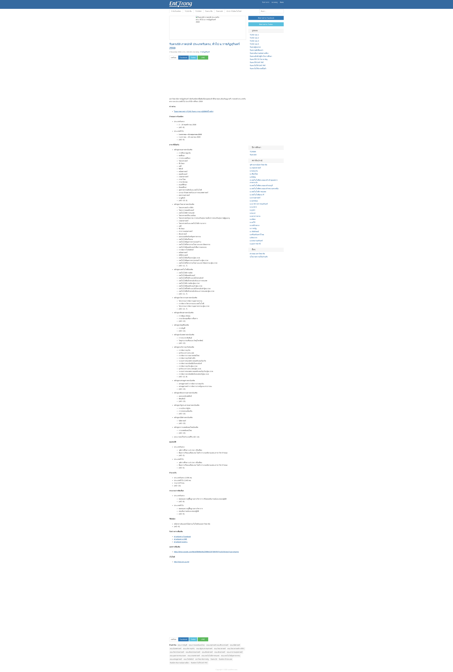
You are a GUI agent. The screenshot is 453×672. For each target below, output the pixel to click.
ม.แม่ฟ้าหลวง (254, 225)
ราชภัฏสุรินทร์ (205, 52)
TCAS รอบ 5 (254, 44)
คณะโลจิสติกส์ (188, 659)
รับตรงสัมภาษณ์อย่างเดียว (259, 53)
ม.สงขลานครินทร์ (256, 241)
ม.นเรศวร (253, 207)
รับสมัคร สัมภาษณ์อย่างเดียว (179, 663)
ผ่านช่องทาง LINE (180, 539)
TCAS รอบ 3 (254, 41)
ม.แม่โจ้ (252, 222)
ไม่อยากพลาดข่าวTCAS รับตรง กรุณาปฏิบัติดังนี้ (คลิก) (193, 111)
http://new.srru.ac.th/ (181, 562)
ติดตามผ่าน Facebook (266, 18)
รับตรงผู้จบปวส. (255, 47)
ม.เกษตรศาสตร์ (255, 168)
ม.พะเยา (253, 213)
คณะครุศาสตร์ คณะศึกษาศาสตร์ (217, 645)
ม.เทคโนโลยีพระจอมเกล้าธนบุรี (261, 185)
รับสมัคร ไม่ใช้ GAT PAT (199, 663)
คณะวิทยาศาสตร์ (220, 648)
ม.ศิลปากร (253, 238)
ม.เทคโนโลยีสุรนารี (257, 195)
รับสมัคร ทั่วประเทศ (225, 659)
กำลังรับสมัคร (176, 11)
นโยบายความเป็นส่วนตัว (259, 257)
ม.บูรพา (252, 210)
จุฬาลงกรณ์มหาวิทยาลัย (258, 165)
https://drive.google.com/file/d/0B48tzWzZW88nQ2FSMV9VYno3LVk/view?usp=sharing (206, 552)
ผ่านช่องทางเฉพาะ (181, 542)
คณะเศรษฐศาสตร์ (176, 659)
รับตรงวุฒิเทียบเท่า (256, 50)
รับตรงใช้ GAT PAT (257, 62)
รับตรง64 (219, 11)
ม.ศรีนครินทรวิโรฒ (257, 234)
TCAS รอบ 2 (254, 38)
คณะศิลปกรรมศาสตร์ (193, 652)
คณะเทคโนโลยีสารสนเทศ (210, 656)
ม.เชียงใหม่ (254, 174)
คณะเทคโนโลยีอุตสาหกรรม (230, 656)
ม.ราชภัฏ (253, 228)
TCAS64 (198, 11)
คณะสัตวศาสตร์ (219, 652)
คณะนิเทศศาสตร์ (175, 648)
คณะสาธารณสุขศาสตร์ (234, 652)
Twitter (252, 261)
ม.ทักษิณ (253, 177)
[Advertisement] (189, 79)
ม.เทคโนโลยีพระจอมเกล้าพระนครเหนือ (264, 188)
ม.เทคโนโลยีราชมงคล (258, 192)
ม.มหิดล (253, 219)
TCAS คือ (188, 11)
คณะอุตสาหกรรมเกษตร (178, 656)
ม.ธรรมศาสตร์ (255, 198)
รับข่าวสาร (265, 2)
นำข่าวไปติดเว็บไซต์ (233, 11)
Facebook (249, 261)
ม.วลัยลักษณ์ (254, 231)
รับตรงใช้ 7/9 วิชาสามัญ (258, 59)
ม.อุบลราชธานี (255, 244)
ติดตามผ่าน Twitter (266, 24)
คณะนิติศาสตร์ (235, 645)
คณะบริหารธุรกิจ (189, 648)
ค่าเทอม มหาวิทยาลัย (257, 254)
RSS (255, 261)
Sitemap (258, 261)
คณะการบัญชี (182, 645)
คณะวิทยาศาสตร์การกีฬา (235, 648)
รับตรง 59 (214, 659)
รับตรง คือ (208, 11)
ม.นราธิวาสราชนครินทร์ (259, 204)
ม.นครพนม (254, 201)
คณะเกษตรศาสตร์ (194, 656)
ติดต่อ (282, 2)
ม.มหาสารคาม (255, 216)
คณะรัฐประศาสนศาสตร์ (204, 648)
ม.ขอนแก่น (254, 171)
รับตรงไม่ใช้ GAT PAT (258, 65)
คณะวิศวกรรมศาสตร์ (177, 652)
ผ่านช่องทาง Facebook (182, 536)
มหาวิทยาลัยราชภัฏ (202, 659)
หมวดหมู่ (275, 2)
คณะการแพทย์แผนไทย (197, 645)
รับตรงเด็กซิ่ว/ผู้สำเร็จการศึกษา (261, 56)
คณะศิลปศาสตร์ (207, 652)
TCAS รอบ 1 (254, 35)
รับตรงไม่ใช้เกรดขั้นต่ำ (258, 68)
